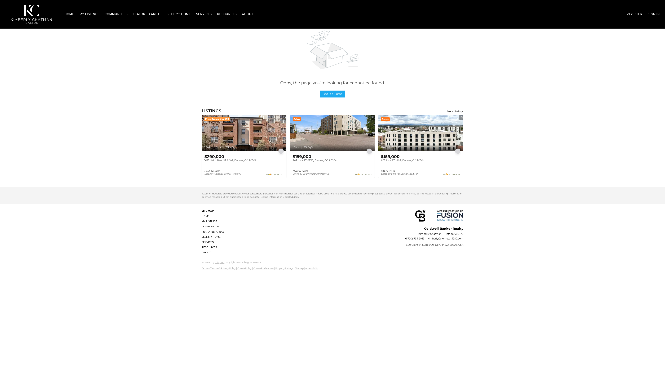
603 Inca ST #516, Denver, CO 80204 (402, 160)
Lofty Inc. (219, 262)
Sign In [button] (654, 14)
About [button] (247, 14)
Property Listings (284, 268)
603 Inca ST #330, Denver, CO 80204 (315, 160)
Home (69, 14)
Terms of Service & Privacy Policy (219, 268)
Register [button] (634, 14)
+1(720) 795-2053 (414, 238)
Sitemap (299, 268)
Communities (116, 14)
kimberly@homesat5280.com (445, 238)
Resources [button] (227, 14)
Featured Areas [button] (147, 14)
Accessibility (311, 268)
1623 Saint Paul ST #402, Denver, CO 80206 (230, 160)
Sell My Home (179, 14)
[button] (31, 14)
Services (204, 14)
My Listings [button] (89, 14)
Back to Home (333, 94)
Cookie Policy (244, 268)
